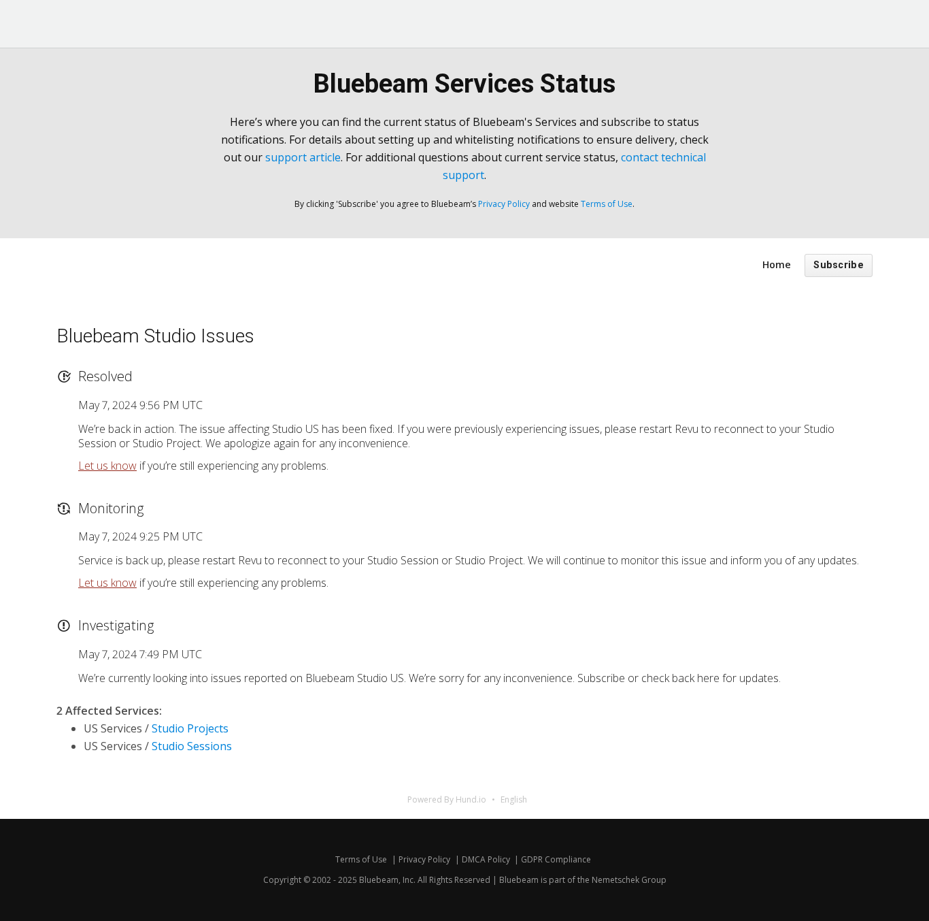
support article (303, 157)
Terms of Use (606, 204)
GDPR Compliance (556, 859)
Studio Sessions (192, 746)
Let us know (107, 465)
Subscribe (838, 265)
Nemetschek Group (629, 880)
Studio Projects (190, 728)
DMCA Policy (486, 859)
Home (776, 264)
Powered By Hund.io (446, 799)
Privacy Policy (504, 204)
